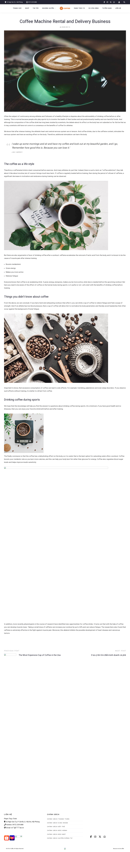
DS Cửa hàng (94, 8)
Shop (27, 8)
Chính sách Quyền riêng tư (60, 838)
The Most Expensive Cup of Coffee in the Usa (40, 655)
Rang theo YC (79, 8)
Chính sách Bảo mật (56, 834)
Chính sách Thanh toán (58, 819)
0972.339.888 (32, 2)
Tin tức (36, 8)
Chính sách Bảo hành (57, 830)
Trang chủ (17, 8)
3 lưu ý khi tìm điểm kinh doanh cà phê (108, 655)
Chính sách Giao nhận (57, 823)
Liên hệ (118, 8)
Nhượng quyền (48, 8)
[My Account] (119, 2)
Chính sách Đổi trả (56, 826)
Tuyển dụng (107, 8)
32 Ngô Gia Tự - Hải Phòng (15, 2)
